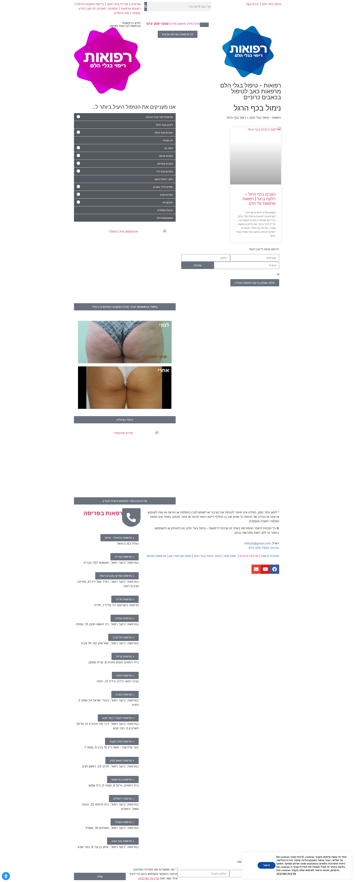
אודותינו (136, 4)
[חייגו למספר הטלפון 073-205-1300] (131, 517)
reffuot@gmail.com (257, 543)
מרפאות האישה (156, 556)
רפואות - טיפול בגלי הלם (250, 91)
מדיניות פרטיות (248, 556)
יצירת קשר (252, 4)
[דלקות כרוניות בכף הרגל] (255, 155)
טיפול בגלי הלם (271, 4)
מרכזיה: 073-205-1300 (263, 548)
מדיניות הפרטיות (148, 878)
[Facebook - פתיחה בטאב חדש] (274, 569)
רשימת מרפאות (131, 8)
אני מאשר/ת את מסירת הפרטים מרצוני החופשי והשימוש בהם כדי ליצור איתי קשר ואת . (153, 874)
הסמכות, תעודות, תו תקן (102, 8)
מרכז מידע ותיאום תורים (173, 24)
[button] (204, 25)
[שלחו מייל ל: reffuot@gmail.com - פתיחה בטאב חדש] (256, 569)
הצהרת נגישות (270, 556)
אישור (266, 865)
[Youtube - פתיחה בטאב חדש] (265, 569)
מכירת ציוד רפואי (117, 4)
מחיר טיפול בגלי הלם (207, 556)
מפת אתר (229, 556)
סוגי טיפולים (121, 13)
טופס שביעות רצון (180, 556)
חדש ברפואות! (125, 24)
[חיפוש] (145, 6)
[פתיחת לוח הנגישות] (6, 876)
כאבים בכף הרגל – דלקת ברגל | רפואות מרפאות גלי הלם (258, 199)
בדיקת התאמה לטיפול (90, 4)
